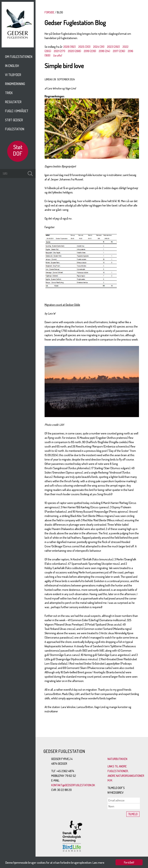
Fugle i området (16, 111)
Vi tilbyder (13, 75)
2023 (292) (113, 46)
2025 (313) (84, 46)
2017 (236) (119, 51)
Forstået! (129, 862)
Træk (9, 93)
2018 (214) (104, 51)
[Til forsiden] (18, 46)
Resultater (13, 102)
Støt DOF (17, 150)
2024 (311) (98, 46)
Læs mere (98, 862)
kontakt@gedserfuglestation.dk (73, 785)
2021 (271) (59, 51)
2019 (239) (90, 51)
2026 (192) (69, 46)
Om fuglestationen (18, 57)
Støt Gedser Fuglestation (14, 124)
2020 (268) (74, 51)
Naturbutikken (117, 759)
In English (12, 66)
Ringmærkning (15, 84)
